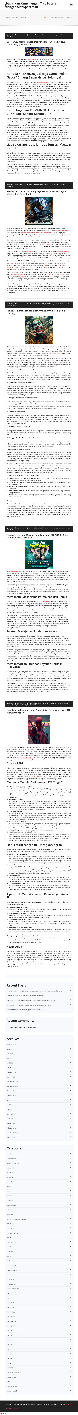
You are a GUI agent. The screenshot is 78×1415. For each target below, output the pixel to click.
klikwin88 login (54, 35)
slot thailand (11, 1358)
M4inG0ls (10, 35)
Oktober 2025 (11, 1091)
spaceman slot (12, 1377)
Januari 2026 (11, 1077)
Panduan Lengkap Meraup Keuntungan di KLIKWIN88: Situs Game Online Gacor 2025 (37, 536)
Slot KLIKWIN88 (54, 353)
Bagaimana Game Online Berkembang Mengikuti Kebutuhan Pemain (29, 1005)
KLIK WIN (28, 251)
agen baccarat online (14, 1154)
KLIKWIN (41, 304)
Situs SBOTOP (11, 1284)
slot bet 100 (11, 1303)
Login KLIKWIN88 (56, 304)
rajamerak (10, 1251)
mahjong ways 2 (12, 1233)
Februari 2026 (11, 1072)
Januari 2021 (11, 1137)
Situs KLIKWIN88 (11, 305)
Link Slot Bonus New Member (16, 1219)
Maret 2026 (11, 1068)
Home (46, 17)
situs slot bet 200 (13, 1289)
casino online (11, 1168)
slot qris (9, 1349)
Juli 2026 (9, 1049)
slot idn (9, 1344)
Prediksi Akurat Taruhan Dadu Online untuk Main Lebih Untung (36, 312)
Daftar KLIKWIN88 (34, 304)
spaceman (10, 1368)
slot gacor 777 (12, 1335)
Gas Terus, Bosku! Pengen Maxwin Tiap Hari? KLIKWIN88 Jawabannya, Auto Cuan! (36, 43)
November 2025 (12, 1086)
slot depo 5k (11, 1326)
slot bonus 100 (12, 1316)
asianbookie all (11, 1159)
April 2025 (10, 1119)
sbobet (9, 1261)
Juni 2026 (10, 1054)
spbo (8, 1382)
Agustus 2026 (11, 1044)
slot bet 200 (11, 1307)
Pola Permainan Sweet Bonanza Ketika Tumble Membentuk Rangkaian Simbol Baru (34, 991)
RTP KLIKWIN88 (43, 82)
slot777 (9, 1363)
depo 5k (9, 1186)
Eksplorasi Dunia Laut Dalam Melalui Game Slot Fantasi (25, 996)
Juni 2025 (10, 1109)
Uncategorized (20, 35)
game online (31, 59)
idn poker (10, 1196)
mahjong (9, 1224)
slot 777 (9, 1293)
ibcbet (9, 1191)
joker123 (10, 1200)
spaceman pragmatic (14, 1372)
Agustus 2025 (11, 1100)
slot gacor (10, 1331)
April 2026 (10, 1063)
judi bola (9, 1210)
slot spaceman (12, 1354)
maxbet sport (11, 1242)
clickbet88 (10, 1177)
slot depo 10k (11, 1321)
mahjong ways (11, 1228)
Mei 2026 (10, 1058)
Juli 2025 (9, 1105)
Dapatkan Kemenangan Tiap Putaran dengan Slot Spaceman (32, 5)
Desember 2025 (12, 1081)
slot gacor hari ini (12, 1340)
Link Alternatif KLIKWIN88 (60, 703)
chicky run (10, 1172)
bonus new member (13, 1163)
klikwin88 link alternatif (42, 35)
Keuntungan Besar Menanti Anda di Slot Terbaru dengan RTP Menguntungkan (39, 711)
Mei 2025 (10, 1114)
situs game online (62, 230)
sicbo (8, 1275)
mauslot (9, 1238)
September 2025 (12, 1095)
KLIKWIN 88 (42, 703)
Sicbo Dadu (10, 1279)
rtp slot (9, 1256)
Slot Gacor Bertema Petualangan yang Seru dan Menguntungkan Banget (31, 1000)
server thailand (12, 1270)
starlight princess (12, 1386)
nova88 (9, 1247)
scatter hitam (11, 1265)
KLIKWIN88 (32, 35)
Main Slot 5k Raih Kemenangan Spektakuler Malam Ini (24, 1010)
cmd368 (9, 1182)
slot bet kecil (11, 1312)
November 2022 (12, 1133)
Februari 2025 (11, 1128)
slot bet (9, 1298)
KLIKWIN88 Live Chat (27, 758)
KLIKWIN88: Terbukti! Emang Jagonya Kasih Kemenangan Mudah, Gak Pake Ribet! (36, 192)
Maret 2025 (11, 1123)
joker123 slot (11, 1205)
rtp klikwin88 (62, 35)
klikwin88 (10, 1214)
